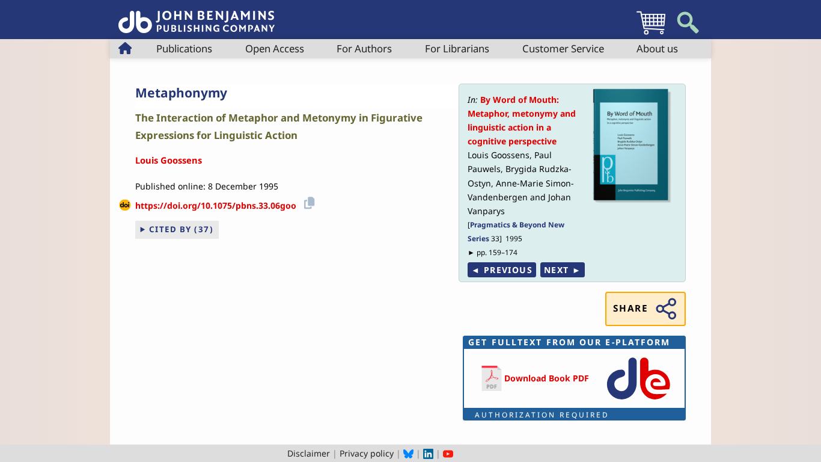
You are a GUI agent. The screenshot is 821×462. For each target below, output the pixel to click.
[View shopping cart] (650, 34)
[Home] (196, 15)
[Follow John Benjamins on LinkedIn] (428, 453)
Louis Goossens (168, 160)
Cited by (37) (181, 229)
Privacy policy (367, 453)
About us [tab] (657, 48)
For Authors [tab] (364, 48)
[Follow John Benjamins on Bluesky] (408, 453)
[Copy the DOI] (307, 201)
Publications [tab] (184, 48)
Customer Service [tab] (563, 48)
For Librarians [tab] (457, 48)
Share (630, 308)
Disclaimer (308, 453)
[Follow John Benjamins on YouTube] (448, 453)
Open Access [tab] (274, 48)
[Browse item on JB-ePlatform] (638, 400)
